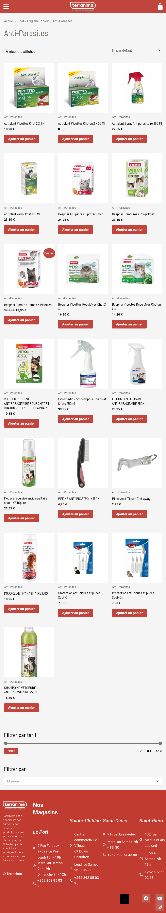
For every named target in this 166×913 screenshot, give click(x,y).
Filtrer (11, 750)
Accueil (9, 21)
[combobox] (83, 781)
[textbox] (81, 781)
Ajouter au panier (21, 139)
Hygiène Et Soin (38, 21)
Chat (20, 21)
